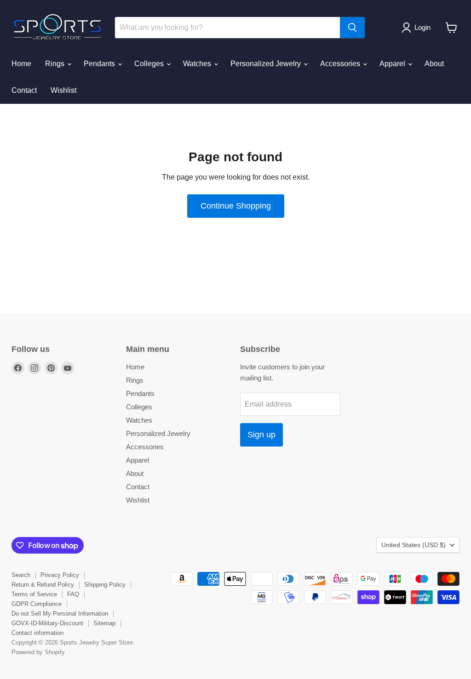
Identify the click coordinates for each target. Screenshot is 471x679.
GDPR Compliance (36, 603)
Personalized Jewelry (266, 64)
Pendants (100, 64)
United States (413, 545)
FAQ (73, 594)
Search (20, 574)
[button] (418, 27)
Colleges (150, 64)
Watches (198, 64)
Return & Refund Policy (42, 584)
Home (21, 64)
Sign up (261, 434)
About (434, 64)
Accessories (341, 64)
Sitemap (104, 623)
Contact (24, 90)
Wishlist (63, 90)
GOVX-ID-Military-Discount (47, 623)
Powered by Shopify (38, 652)
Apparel (393, 64)
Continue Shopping (236, 205)
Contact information (37, 632)
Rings (55, 64)
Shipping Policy (105, 584)
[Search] (352, 27)
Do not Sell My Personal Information (59, 613)
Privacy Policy (59, 574)
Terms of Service (34, 594)
